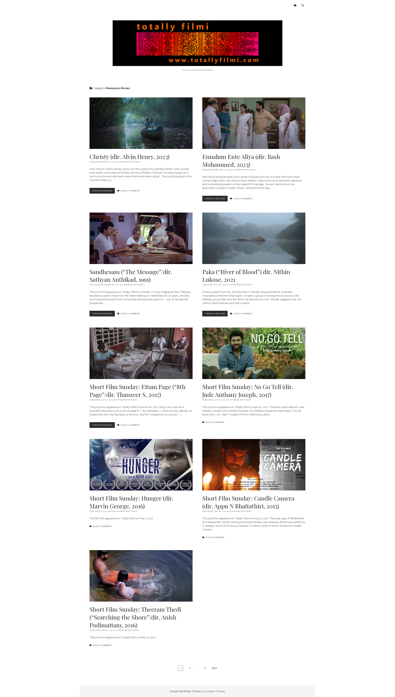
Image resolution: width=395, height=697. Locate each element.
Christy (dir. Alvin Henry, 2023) (141, 123)
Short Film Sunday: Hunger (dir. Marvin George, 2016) (141, 464)
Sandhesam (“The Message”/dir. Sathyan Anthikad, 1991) (141, 238)
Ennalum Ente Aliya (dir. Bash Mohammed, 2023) (253, 123)
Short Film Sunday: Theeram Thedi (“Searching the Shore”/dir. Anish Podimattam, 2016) (141, 576)
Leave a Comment (130, 191)
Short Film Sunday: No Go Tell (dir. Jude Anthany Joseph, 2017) (253, 353)
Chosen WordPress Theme (185, 691)
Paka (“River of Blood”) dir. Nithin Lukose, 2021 (253, 238)
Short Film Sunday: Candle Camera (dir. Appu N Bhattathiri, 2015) (253, 464)
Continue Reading (103, 191)
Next (214, 668)
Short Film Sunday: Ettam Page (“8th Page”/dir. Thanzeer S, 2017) (141, 353)
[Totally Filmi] (197, 62)
